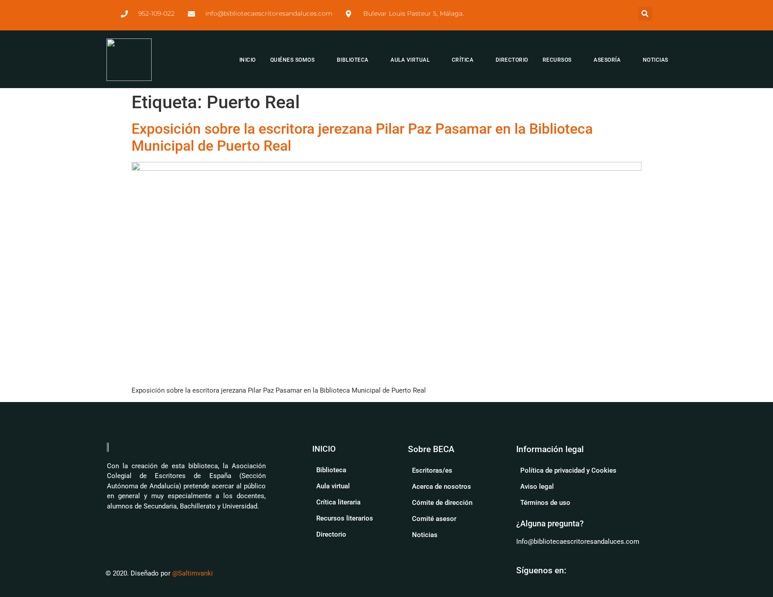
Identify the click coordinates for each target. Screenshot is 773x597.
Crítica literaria (338, 502)
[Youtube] (579, 570)
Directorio (331, 534)
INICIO (247, 60)
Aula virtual (333, 486)
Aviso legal (537, 487)
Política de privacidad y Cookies (568, 470)
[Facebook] (601, 570)
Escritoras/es (432, 470)
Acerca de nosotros (441, 487)
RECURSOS (557, 60)
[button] (645, 14)
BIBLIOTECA (353, 60)
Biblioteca (331, 470)
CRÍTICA (463, 60)
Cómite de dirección (442, 503)
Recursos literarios (344, 518)
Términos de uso (545, 503)
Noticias (424, 535)
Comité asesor (434, 519)
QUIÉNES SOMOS (292, 60)
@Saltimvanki (192, 573)
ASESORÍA (607, 60)
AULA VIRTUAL (410, 60)
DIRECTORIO (512, 60)
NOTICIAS (655, 60)
